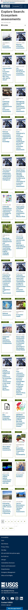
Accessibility (4, 537)
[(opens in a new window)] (3, 598)
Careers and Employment (8, 566)
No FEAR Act (4, 556)
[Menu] (25, 6)
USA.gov (3, 559)
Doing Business (5, 569)
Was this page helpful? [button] (14, 608)
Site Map (3, 550)
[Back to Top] (22, 604)
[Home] (5, 7)
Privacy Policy (5, 547)
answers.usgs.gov (6, 605)
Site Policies (4, 543)
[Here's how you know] (14, 2)
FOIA (2, 540)
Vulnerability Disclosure (7, 563)
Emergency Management (8, 572)
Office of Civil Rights (7, 575)
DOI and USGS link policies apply (10, 553)
